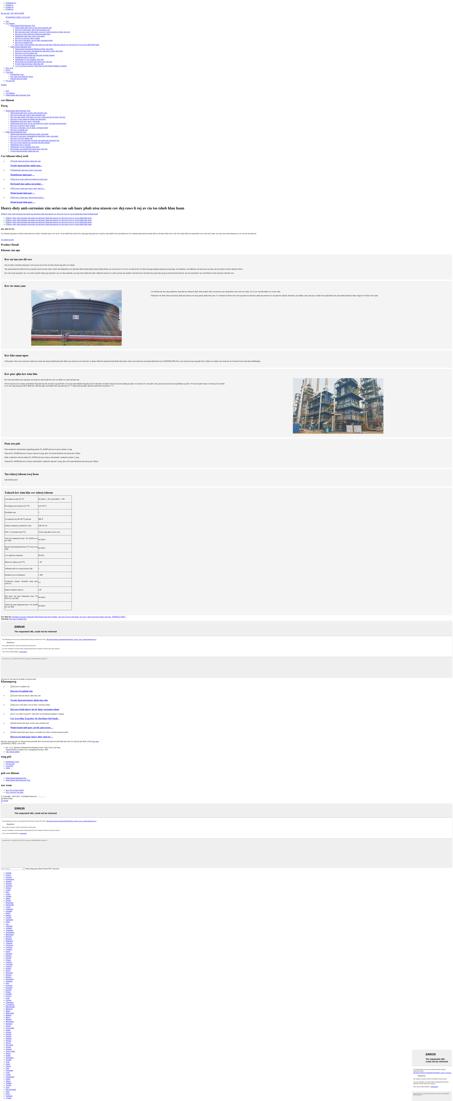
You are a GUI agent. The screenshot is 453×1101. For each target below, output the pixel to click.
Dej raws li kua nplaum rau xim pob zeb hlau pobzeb (35, 55)
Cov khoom (10, 23)
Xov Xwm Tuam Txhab (15, 790)
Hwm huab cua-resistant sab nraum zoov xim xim (33, 62)
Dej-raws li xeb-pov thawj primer (27, 38)
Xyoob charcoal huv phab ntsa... (26, 165)
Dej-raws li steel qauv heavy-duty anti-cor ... (31, 737)
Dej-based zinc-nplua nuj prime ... (26, 184)
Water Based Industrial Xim (20, 47)
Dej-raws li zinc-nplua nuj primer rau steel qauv (32, 34)
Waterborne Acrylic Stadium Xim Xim (29, 60)
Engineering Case (17, 74)
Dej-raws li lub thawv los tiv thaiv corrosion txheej (34, 40)
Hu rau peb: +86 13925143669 (12, 13)
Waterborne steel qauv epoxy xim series (30, 36)
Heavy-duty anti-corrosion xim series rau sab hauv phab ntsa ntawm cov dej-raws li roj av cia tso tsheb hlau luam (57, 45)
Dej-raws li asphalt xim (23, 43)
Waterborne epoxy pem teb (25, 57)
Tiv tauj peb (10, 81)
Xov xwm (9, 68)
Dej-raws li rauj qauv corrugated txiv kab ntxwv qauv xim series (39, 51)
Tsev (7, 21)
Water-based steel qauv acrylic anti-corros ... (31, 727)
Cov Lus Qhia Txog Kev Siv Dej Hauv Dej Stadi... (34, 718)
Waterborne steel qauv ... (22, 175)
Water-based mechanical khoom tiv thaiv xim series (34, 49)
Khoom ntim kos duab (18, 79)
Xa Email (4, 801)
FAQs (8, 70)
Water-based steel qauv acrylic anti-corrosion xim (33, 28)
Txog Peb (9, 72)
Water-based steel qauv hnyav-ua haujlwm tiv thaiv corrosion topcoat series (38, 123)
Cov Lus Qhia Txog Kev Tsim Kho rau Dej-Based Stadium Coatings (41, 66)
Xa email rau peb (7, 240)
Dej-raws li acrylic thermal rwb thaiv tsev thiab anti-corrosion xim (34, 140)
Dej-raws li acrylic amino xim (26, 53)
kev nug (96, 741)
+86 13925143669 (12, 752)
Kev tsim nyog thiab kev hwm (21, 76)
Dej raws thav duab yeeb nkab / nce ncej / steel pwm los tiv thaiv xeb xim (42, 32)
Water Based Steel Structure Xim (22, 26)
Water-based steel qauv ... (22, 193)
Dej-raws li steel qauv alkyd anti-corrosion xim (32, 30)
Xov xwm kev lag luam (14, 792)
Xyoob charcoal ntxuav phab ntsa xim (29, 64)
